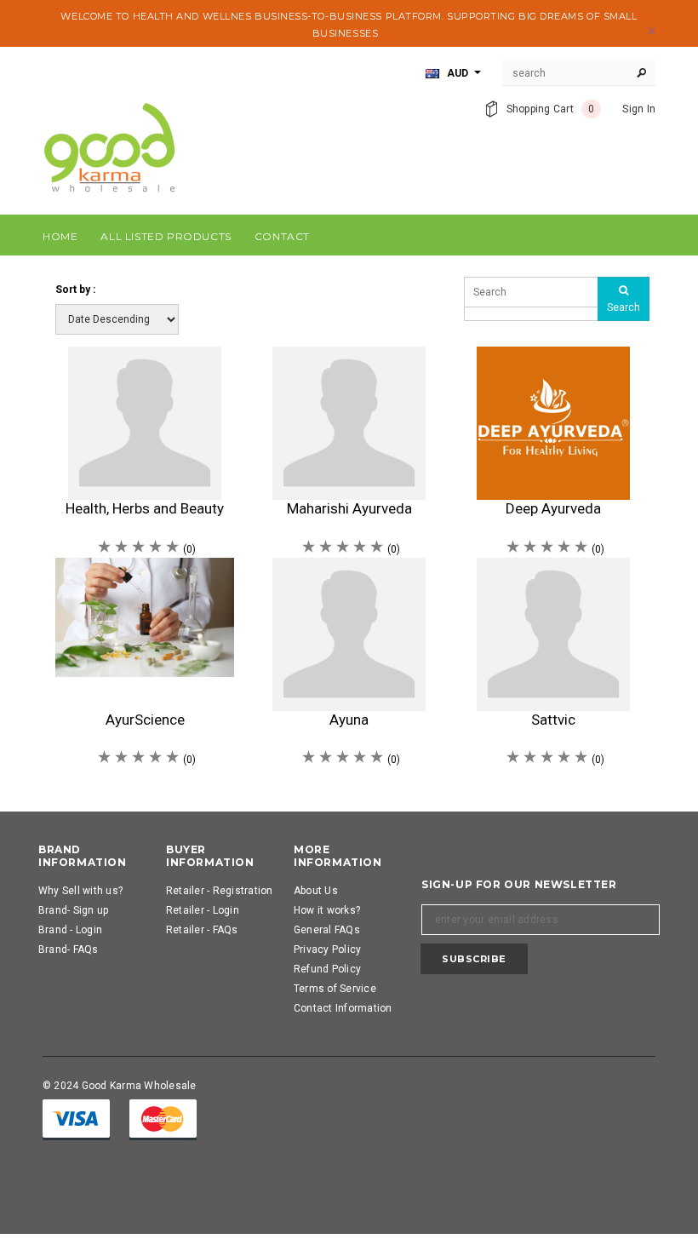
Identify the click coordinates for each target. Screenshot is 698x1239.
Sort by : (75, 289)
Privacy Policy (327, 949)
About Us (316, 891)
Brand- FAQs (68, 949)
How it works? (327, 910)
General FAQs (327, 930)
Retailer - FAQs (202, 930)
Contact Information (343, 1008)
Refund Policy (327, 969)
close (651, 31)
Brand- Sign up (73, 910)
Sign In (638, 109)
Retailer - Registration (219, 891)
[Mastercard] (163, 1120)
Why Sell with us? (80, 891)
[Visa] (76, 1120)
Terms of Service (335, 989)
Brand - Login (70, 930)
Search (623, 307)
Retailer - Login (202, 910)
